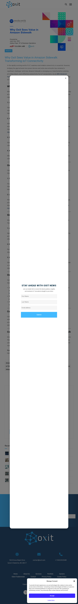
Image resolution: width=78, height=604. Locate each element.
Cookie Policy (51, 600)
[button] (74, 581)
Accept (52, 596)
